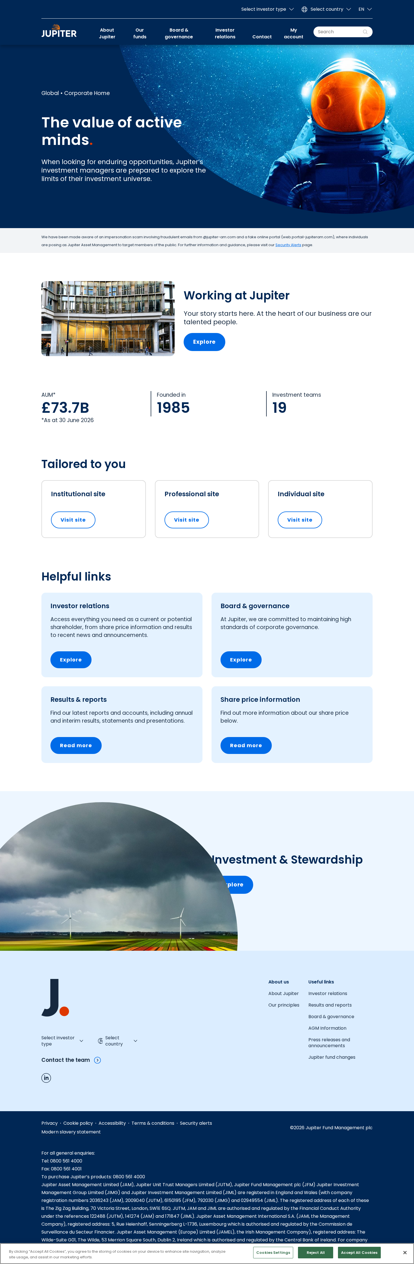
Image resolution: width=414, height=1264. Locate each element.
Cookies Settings (273, 1252)
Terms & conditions (153, 1123)
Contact (262, 37)
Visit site (78, 519)
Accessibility (112, 1123)
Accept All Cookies (359, 1252)
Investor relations (225, 33)
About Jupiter (107, 33)
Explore (204, 342)
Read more (76, 745)
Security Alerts (288, 245)
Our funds (139, 33)
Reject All (316, 1252)
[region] (207, 1253)
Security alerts (196, 1123)
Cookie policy (78, 1123)
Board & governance (179, 33)
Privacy (49, 1123)
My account (293, 33)
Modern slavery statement (71, 1132)
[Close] (405, 1253)
